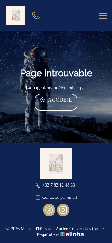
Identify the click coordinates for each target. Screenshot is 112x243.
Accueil (59, 99)
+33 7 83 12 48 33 (58, 185)
